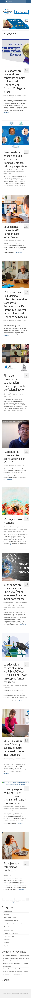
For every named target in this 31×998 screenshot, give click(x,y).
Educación (18, 95)
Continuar (6, 112)
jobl (6, 95)
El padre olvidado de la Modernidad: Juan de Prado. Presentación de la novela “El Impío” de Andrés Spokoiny (16, 958)
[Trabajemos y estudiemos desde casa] (15, 845)
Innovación (10, 531)
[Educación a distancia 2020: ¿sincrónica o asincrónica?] (15, 208)
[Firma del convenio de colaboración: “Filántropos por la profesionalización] (15, 357)
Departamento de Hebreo (9, 808)
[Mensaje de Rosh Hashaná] (15, 501)
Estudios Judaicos (14, 322)
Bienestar (5, 527)
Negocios (15, 531)
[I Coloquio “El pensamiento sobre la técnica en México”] (15, 433)
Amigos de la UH (19, 169)
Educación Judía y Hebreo (14, 171)
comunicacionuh (9, 602)
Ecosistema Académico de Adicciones (14, 923)
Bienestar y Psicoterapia (13, 527)
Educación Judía (8, 930)
